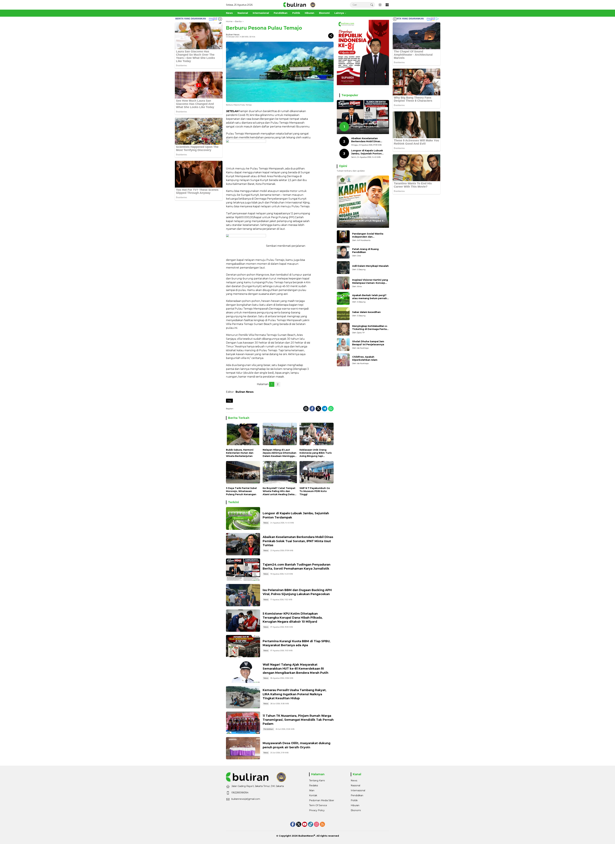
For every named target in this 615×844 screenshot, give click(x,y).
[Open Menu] (387, 5)
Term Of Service (318, 805)
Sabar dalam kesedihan (366, 312)
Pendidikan (268, 729)
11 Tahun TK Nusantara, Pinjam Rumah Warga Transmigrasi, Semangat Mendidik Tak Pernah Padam (298, 720)
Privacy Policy (317, 810)
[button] (372, 4)
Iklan (311, 790)
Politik (354, 800)
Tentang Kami (317, 780)
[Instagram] (316, 824)
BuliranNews (306, 835)
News (265, 523)
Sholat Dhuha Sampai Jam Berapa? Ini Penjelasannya (368, 343)
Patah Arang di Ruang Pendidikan (365, 251)
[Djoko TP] (343, 329)
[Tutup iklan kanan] (395, 19)
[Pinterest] (304, 824)
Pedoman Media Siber (321, 800)
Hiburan (355, 805)
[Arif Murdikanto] (343, 236)
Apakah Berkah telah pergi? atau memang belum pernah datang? (369, 297)
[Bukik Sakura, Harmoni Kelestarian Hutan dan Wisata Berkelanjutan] (243, 435)
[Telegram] (324, 408)
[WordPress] (310, 824)
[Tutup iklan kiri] (220, 19)
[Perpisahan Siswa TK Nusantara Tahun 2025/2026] (243, 723)
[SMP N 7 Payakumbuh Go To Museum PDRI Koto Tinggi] (316, 473)
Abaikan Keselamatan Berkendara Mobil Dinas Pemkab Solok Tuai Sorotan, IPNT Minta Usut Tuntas (298, 541)
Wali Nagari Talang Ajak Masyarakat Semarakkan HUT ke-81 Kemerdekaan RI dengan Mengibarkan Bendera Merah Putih (295, 668)
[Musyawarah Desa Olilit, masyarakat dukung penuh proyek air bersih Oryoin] (243, 748)
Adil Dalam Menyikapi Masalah (370, 266)
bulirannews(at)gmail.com (245, 799)
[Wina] (343, 283)
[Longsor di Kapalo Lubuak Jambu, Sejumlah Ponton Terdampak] (243, 518)
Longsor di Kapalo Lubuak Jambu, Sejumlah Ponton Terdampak (367, 152)
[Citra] (343, 252)
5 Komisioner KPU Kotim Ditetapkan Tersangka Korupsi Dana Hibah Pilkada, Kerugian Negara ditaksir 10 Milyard (293, 617)
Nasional (355, 785)
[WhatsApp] (331, 408)
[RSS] (322, 824)
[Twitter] (318, 408)
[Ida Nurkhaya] (343, 344)
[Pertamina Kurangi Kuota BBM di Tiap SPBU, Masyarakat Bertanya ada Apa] (243, 646)
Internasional (358, 790)
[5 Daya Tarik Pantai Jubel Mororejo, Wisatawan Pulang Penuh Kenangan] (243, 473)
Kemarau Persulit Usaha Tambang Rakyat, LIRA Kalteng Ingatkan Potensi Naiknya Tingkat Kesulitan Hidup (294, 694)
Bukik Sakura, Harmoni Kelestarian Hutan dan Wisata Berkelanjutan (239, 453)
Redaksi (313, 785)
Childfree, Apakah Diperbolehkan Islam (364, 358)
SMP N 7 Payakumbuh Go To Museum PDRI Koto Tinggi (314, 491)
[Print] (306, 408)
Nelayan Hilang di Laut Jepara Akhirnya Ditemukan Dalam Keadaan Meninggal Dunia (279, 453)
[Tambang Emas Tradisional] (243, 697)
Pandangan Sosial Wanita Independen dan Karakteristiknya (367, 235)
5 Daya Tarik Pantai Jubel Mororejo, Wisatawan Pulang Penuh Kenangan (241, 491)
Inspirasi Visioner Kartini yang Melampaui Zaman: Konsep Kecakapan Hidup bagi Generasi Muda (370, 281)
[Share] (331, 35)
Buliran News (232, 34)
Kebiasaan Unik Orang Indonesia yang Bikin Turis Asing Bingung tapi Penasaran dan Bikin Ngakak (315, 453)
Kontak (313, 795)
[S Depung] (343, 267)
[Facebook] (312, 408)
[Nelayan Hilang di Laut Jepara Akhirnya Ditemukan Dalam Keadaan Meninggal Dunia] (280, 435)
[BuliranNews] (299, 4)
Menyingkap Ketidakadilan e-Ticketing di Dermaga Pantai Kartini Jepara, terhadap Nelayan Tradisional (370, 328)
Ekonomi (356, 810)
